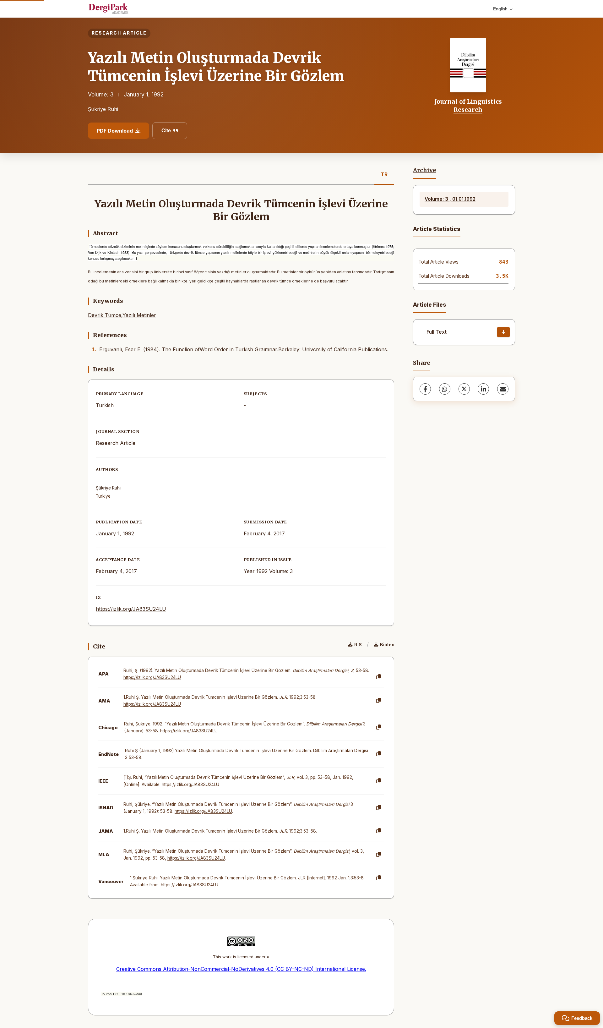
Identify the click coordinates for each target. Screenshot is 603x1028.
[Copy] (379, 677)
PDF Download (115, 131)
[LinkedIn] (483, 389)
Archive (424, 170)
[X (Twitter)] (464, 389)
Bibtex (387, 644)
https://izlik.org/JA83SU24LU (131, 609)
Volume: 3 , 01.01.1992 (450, 199)
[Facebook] (425, 389)
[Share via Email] (502, 389)
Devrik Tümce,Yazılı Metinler (122, 315)
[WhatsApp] (444, 389)
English (500, 8)
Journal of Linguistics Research (468, 105)
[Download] (503, 332)
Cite (166, 130)
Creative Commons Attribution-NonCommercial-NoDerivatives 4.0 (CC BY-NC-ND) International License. (241, 969)
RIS (358, 644)
